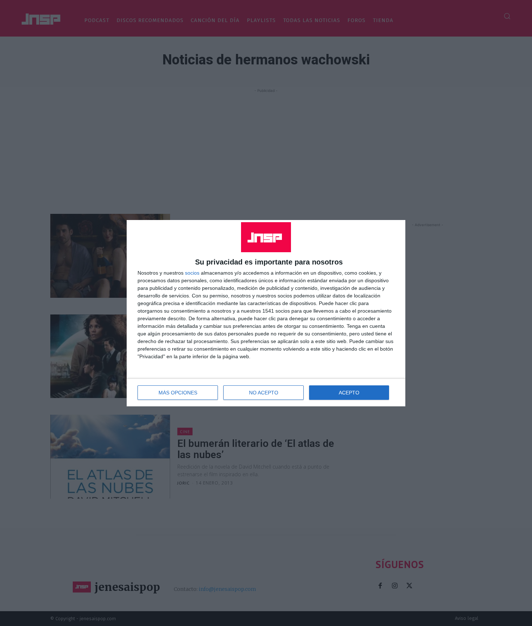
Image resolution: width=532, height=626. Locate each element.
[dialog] (266, 313)
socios (192, 272)
